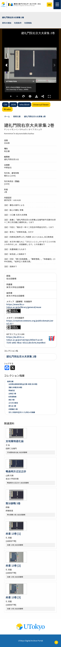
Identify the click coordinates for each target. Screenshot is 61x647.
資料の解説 (6, 23)
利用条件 (18, 23)
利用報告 (28, 23)
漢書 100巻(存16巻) (15, 387)
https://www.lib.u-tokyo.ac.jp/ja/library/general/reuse (23, 306)
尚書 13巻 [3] (13, 597)
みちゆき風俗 (13, 403)
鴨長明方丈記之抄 (16, 471)
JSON (13, 104)
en (49, 4)
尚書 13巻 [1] (13, 533)
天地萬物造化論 (15, 441)
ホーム (7, 116)
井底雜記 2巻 (13, 409)
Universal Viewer (41, 104)
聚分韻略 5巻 (13, 503)
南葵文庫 (17, 116)
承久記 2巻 (12, 406)
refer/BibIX (24, 104)
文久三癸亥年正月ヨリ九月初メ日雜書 (22, 412)
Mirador (7, 109)
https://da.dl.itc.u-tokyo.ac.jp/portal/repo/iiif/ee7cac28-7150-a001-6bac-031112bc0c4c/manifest (26, 340)
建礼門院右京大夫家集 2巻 (13, 17)
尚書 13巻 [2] (13, 565)
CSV (5, 104)
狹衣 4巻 (11, 400)
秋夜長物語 (12, 396)
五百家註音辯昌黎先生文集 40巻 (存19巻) (23, 384)
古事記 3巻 (12, 393)
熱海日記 (12, 390)
